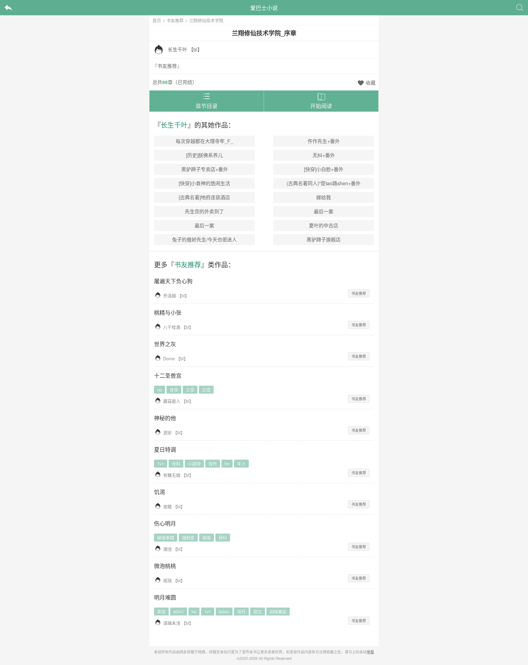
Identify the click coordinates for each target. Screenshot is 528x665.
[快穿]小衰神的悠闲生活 (204, 183)
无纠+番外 (324, 155)
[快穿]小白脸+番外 (323, 169)
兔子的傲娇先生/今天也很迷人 (204, 239)
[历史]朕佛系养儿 (204, 155)
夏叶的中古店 (323, 225)
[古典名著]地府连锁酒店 (204, 197)
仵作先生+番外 (324, 141)
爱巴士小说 (264, 8)
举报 (370, 651)
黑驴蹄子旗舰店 (323, 239)
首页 (156, 20)
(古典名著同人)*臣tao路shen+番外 (324, 183)
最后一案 (323, 211)
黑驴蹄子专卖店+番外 (204, 169)
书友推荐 (175, 20)
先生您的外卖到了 (204, 211)
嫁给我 (323, 197)
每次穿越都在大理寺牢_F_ (204, 141)
